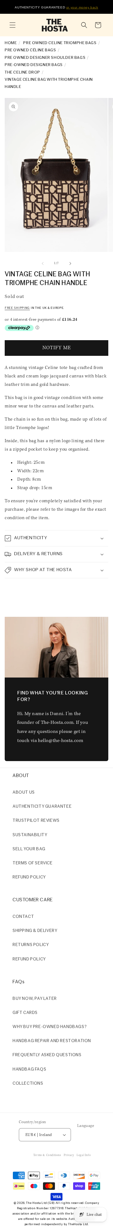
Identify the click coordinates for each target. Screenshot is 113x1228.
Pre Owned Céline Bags (30, 50)
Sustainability (30, 835)
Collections (28, 1083)
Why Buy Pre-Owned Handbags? (50, 1027)
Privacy (69, 1155)
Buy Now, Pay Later (35, 998)
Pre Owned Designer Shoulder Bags (45, 58)
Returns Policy (31, 945)
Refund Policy (29, 959)
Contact (23, 916)
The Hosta (33, 1203)
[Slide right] (70, 263)
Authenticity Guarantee (42, 806)
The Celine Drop (22, 72)
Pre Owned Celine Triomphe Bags (59, 43)
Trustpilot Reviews (36, 820)
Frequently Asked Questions (47, 1055)
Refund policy (29, 877)
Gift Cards (25, 1013)
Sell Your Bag (29, 849)
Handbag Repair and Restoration (52, 1041)
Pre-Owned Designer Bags (34, 65)
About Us (24, 792)
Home (11, 43)
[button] (12, 25)
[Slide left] (43, 263)
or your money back (82, 7)
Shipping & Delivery (35, 931)
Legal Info (84, 1155)
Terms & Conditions (47, 1155)
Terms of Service (33, 863)
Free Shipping (17, 308)
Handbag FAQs (29, 1069)
